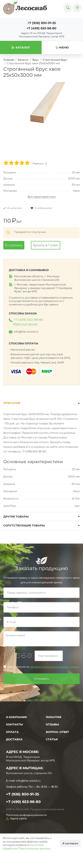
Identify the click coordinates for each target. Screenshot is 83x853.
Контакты (14, 724)
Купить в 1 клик (45, 245)
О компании (16, 717)
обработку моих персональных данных (54, 666)
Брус (35, 59)
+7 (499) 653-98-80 (41, 28)
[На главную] (25, 7)
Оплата (12, 732)
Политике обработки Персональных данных (26, 846)
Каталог (23, 59)
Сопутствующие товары (24, 525)
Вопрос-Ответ (57, 732)
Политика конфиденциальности (26, 815)
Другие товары (16, 516)
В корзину (14, 245)
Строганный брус (55, 59)
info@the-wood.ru (26, 331)
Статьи (52, 739)
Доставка (14, 739)
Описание (11, 403)
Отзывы (52, 724)
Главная (8, 59)
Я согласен (70, 843)
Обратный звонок (25, 324)
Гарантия (53, 717)
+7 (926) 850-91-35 (41, 23)
